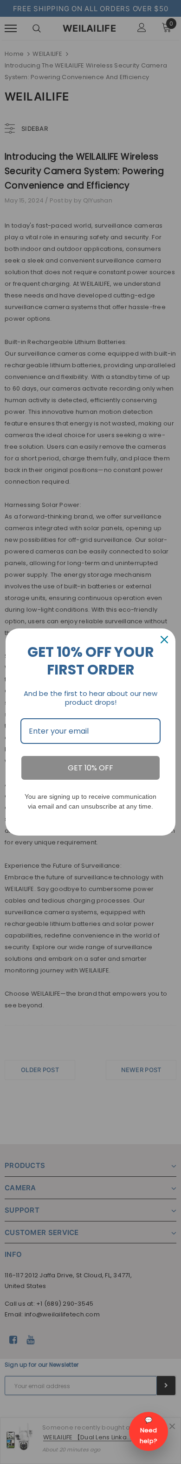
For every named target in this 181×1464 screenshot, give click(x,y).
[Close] (164, 639)
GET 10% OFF (90, 767)
